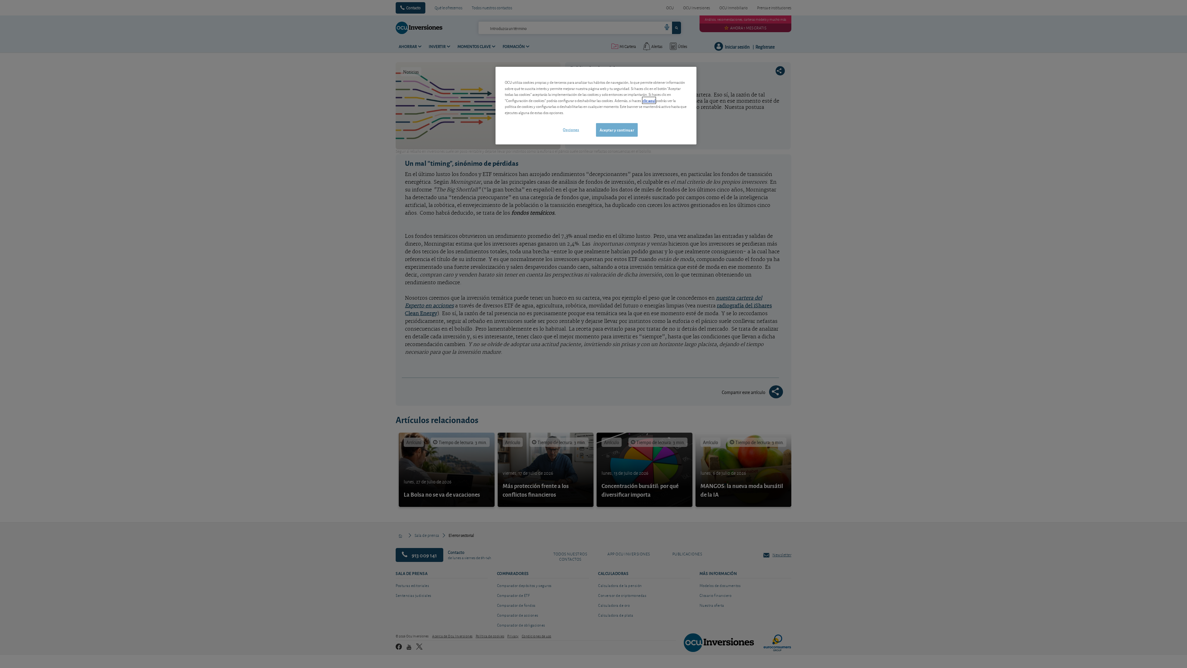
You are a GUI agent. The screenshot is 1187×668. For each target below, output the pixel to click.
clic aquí (649, 100)
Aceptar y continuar (617, 130)
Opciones (571, 129)
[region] (596, 105)
